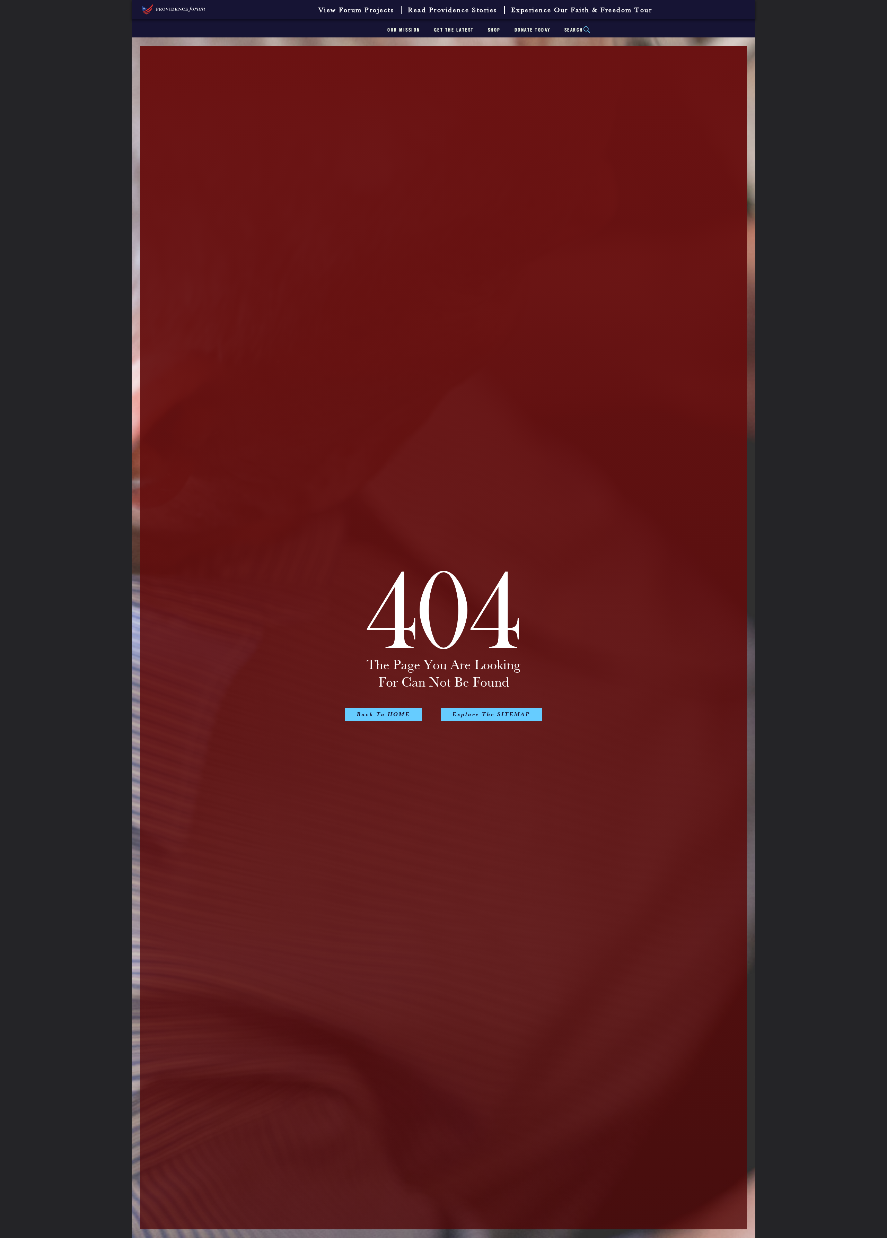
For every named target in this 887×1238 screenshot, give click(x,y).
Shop (494, 30)
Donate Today (533, 30)
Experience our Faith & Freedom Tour (581, 10)
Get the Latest (454, 30)
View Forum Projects (356, 10)
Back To (383, 714)
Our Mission (403, 30)
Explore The (491, 714)
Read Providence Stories (452, 10)
